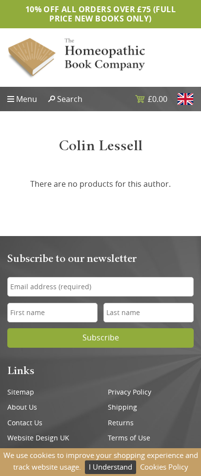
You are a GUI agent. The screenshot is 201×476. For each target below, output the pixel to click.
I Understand (110, 467)
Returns (121, 422)
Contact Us (24, 422)
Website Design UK (38, 438)
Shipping (122, 407)
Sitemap (20, 392)
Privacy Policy (129, 392)
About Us (22, 407)
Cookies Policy (164, 467)
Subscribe (100, 338)
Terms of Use (129, 438)
